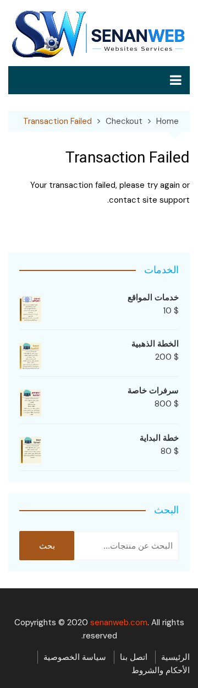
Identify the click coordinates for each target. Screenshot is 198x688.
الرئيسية (175, 657)
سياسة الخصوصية (74, 657)
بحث (47, 545)
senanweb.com (118, 622)
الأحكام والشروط (160, 670)
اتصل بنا (133, 657)
